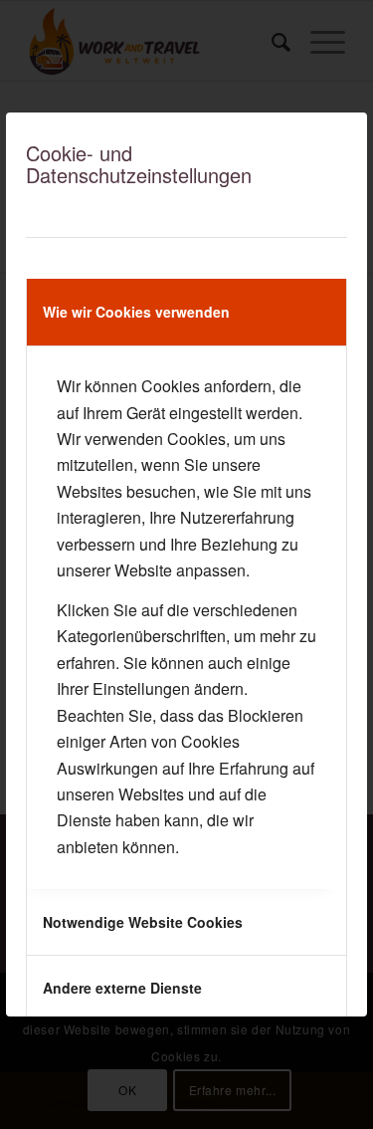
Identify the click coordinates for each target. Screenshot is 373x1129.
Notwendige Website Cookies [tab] (143, 922)
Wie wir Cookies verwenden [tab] (136, 312)
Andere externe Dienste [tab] (122, 988)
